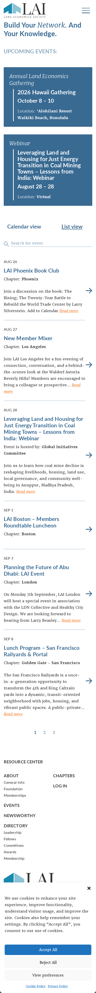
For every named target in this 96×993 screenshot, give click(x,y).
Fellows (10, 838)
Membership (14, 858)
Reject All (48, 962)
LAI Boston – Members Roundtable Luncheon (31, 522)
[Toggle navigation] (85, 11)
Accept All (48, 950)
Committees (14, 845)
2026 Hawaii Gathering (46, 92)
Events (12, 805)
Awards (10, 851)
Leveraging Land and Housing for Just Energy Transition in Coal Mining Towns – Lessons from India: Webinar (49, 164)
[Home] (25, 10)
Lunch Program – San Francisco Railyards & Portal (41, 651)
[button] (89, 888)
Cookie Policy (35, 986)
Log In (60, 786)
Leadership (12, 832)
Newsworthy (20, 815)
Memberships (15, 795)
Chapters (64, 775)
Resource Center (23, 762)
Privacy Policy (58, 986)
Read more (68, 310)
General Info (14, 782)
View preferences (48, 975)
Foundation (13, 788)
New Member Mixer (28, 338)
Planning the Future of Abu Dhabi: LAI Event (36, 570)
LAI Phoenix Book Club (31, 270)
